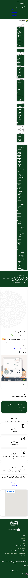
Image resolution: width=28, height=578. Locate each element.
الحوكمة (22, 79)
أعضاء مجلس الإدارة (16, 85)
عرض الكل (20, 105)
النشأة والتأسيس (19, 31)
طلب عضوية (19, 74)
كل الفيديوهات (19, 100)
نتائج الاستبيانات (16, 77)
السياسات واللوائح (21, 102)
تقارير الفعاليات (19, 115)
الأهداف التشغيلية (19, 37)
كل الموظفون (20, 66)
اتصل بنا (22, 127)
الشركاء (22, 126)
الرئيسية (22, 24)
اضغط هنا (16, 348)
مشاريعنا (22, 52)
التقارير (22, 107)
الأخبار (22, 48)
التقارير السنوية (19, 112)
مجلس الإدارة (19, 81)
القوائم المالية (19, 118)
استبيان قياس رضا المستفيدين (18, 57)
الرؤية (19, 27)
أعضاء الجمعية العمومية (16, 93)
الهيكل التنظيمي (19, 43)
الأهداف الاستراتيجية (18, 34)
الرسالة (16, 29)
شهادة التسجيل (19, 46)
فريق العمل (20, 71)
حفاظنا (22, 143)
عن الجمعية (21, 26)
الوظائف (19, 87)
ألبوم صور (19, 51)
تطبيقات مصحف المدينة (19, 140)
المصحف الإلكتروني (21, 132)
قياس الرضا (21, 54)
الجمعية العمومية (19, 90)
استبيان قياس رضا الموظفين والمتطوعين (18, 63)
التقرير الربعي (16, 124)
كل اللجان (19, 97)
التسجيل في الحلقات (21, 129)
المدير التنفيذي (19, 40)
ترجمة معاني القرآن (19, 136)
